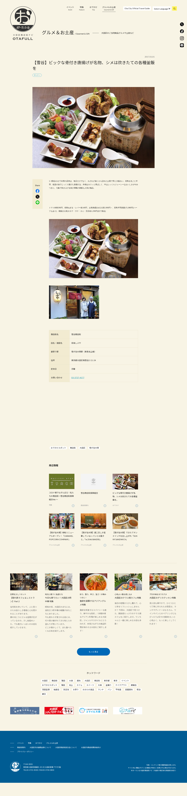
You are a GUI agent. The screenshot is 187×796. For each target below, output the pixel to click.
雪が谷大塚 (94, 448)
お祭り (76, 689)
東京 (115, 680)
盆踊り (108, 685)
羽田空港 (46, 689)
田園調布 (129, 689)
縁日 (44, 694)
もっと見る (93, 652)
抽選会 (56, 689)
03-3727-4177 (77, 377)
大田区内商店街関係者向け (91, 747)
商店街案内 (21, 747)
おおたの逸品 (88, 689)
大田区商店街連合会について (66, 747)
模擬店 (133, 685)
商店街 (73, 448)
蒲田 (63, 680)
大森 (71, 680)
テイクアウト (121, 685)
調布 (79, 680)
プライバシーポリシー (25, 752)
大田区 (82, 448)
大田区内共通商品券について (40, 747)
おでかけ (93, 8)
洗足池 (66, 689)
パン (110, 689)
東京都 (107, 680)
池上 (71, 685)
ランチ (101, 689)
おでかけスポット (58, 448)
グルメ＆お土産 (109, 8)
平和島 (118, 689)
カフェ (79, 685)
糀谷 (139, 689)
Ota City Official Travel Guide (137, 8)
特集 (81, 8)
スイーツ (90, 685)
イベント (70, 8)
